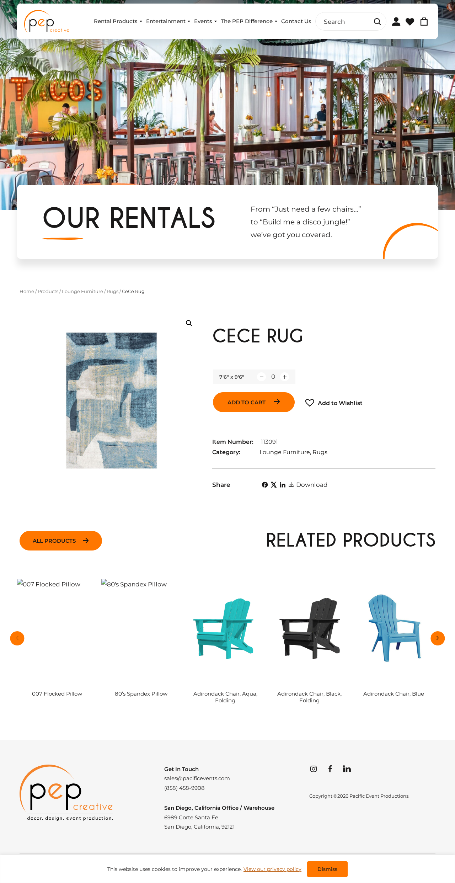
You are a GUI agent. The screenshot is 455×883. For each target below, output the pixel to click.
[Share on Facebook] (264, 484)
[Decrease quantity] (261, 376)
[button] (189, 323)
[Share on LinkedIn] (282, 484)
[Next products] (438, 638)
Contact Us (296, 21)
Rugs (112, 291)
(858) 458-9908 (184, 788)
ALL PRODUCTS (54, 540)
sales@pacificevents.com (197, 778)
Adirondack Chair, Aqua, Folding (225, 697)
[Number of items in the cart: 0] (424, 21)
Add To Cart (247, 402)
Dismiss (327, 869)
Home (27, 291)
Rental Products (116, 21)
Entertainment (166, 21)
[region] (227, 869)
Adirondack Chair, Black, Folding (309, 697)
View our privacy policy (272, 869)
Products (48, 291)
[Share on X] (273, 484)
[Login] (396, 21)
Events (203, 21)
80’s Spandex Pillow (141, 694)
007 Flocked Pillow (57, 694)
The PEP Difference (247, 21)
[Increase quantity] (284, 376)
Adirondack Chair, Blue (393, 694)
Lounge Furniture (82, 291)
